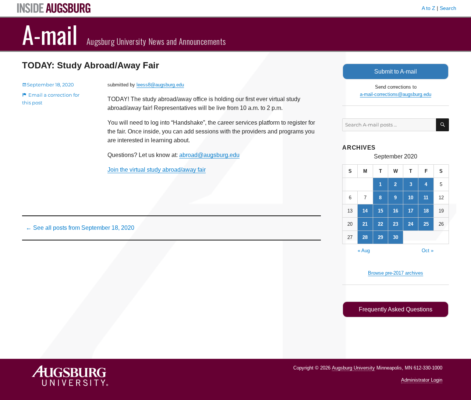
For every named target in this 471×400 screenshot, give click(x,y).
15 (380, 211)
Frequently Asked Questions (395, 309)
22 (380, 224)
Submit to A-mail (395, 71)
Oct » (427, 250)
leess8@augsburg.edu (160, 85)
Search (448, 8)
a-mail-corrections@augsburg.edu (395, 94)
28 (365, 237)
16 (395, 211)
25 (426, 224)
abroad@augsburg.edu (209, 155)
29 (380, 237)
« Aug (364, 250)
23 (395, 224)
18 (426, 211)
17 (410, 211)
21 (365, 224)
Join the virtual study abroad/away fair (156, 170)
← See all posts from (80, 228)
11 (426, 197)
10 (410, 197)
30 (395, 237)
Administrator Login (421, 380)
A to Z (428, 8)
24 (410, 224)
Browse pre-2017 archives (395, 273)
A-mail (50, 34)
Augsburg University (353, 368)
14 (365, 211)
